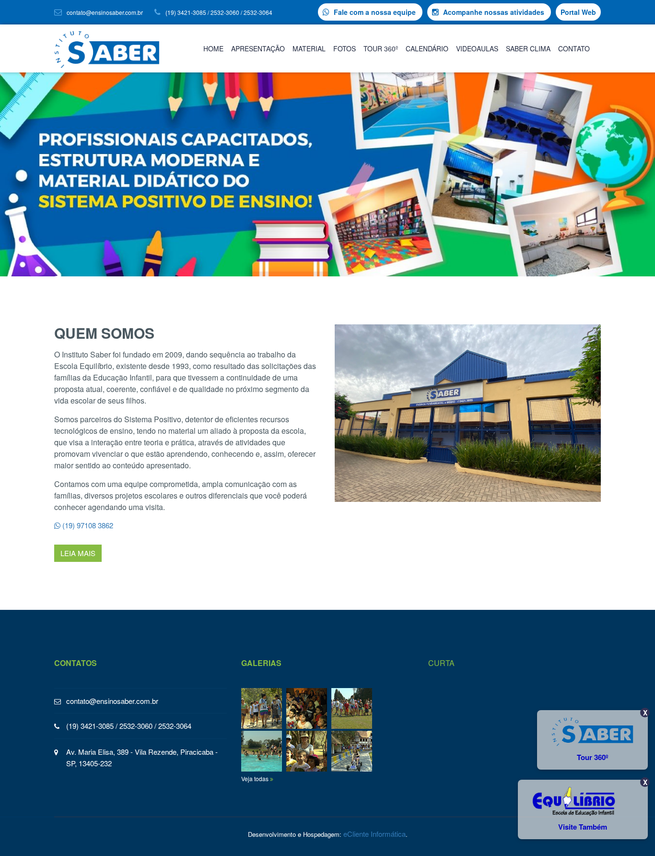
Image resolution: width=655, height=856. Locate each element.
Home (213, 48)
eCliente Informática (374, 834)
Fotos (344, 48)
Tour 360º (380, 48)
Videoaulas (477, 48)
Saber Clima (528, 48)
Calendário (427, 48)
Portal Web (578, 12)
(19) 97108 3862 (86, 525)
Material (309, 48)
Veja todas (255, 778)
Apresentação (258, 48)
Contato (574, 48)
